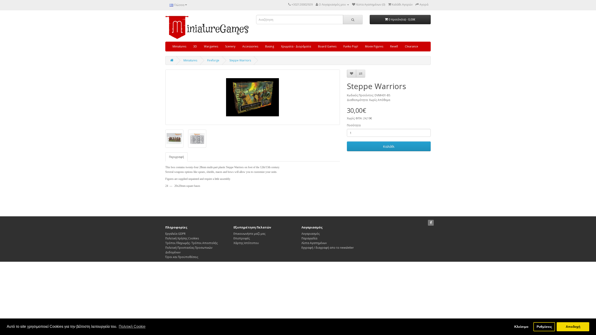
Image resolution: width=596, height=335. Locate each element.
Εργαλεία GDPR (175, 234)
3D (195, 46)
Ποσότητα (354, 125)
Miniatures (179, 46)
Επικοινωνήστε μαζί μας (249, 234)
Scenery (230, 46)
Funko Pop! (350, 46)
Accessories (250, 46)
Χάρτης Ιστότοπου (246, 243)
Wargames (211, 46)
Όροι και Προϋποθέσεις (181, 257)
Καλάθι (389, 146)
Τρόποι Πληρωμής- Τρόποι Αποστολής (191, 243)
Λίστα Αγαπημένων (314, 243)
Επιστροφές (242, 238)
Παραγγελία (309, 238)
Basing (269, 46)
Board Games (327, 46)
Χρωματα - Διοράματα (296, 46)
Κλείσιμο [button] (521, 326)
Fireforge (213, 60)
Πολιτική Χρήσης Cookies (182, 238)
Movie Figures (374, 46)
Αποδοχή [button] (573, 326)
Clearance (411, 46)
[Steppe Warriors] (252, 97)
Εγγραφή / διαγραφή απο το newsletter (327, 248)
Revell (394, 46)
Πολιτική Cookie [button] (132, 326)
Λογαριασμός (310, 234)
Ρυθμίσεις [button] (544, 326)
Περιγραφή (176, 157)
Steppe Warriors (240, 60)
